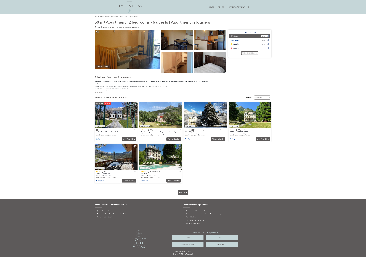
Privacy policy (187, 244)
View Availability (129, 139)
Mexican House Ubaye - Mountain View (108, 132)
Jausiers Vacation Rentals (105, 211)
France (108, 16)
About (221, 7)
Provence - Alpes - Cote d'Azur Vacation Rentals (112, 214)
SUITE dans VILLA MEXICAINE (239, 132)
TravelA (188, 251)
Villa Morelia (144, 173)
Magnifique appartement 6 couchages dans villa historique (159, 132)
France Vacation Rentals (104, 217)
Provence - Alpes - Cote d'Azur (122, 16)
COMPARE (265, 36)
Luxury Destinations (239, 7)
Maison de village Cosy (103, 173)
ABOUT (222, 237)
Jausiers (135, 16)
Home (211, 7)
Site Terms (222, 244)
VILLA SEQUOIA (190, 132)
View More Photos (102, 66)
